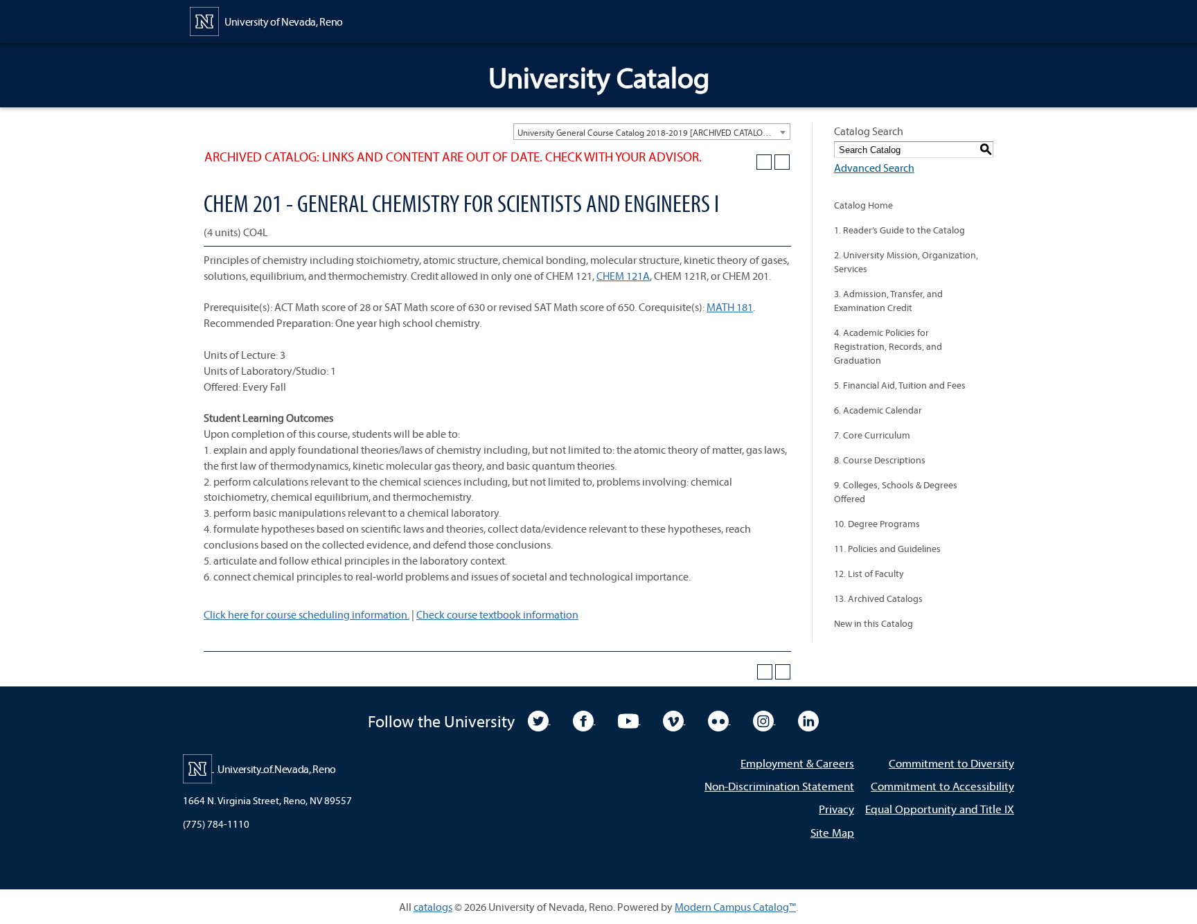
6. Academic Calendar (878, 410)
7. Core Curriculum (872, 435)
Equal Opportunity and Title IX (939, 808)
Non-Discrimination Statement (779, 786)
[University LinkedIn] (808, 720)
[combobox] (651, 131)
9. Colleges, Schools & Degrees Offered (895, 492)
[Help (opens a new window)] (782, 162)
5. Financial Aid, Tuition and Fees (900, 385)
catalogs (433, 907)
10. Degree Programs (877, 523)
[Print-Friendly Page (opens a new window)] (764, 162)
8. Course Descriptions (879, 460)
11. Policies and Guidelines (887, 548)
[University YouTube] (629, 720)
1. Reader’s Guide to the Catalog (899, 230)
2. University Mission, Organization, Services (906, 262)
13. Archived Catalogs (878, 598)
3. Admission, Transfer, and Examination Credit (888, 300)
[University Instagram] (764, 720)
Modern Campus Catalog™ (735, 907)
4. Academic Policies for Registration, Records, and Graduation (888, 346)
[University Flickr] (719, 720)
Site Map (832, 832)
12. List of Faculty (869, 573)
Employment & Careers (797, 763)
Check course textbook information (497, 614)
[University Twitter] (539, 720)
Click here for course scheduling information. (306, 614)
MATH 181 (730, 307)
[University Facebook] (584, 720)
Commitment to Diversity (951, 763)
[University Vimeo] (674, 720)
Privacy (836, 808)
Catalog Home (863, 205)
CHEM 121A (623, 276)
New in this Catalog (873, 623)
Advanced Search (874, 168)
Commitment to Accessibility (942, 786)
